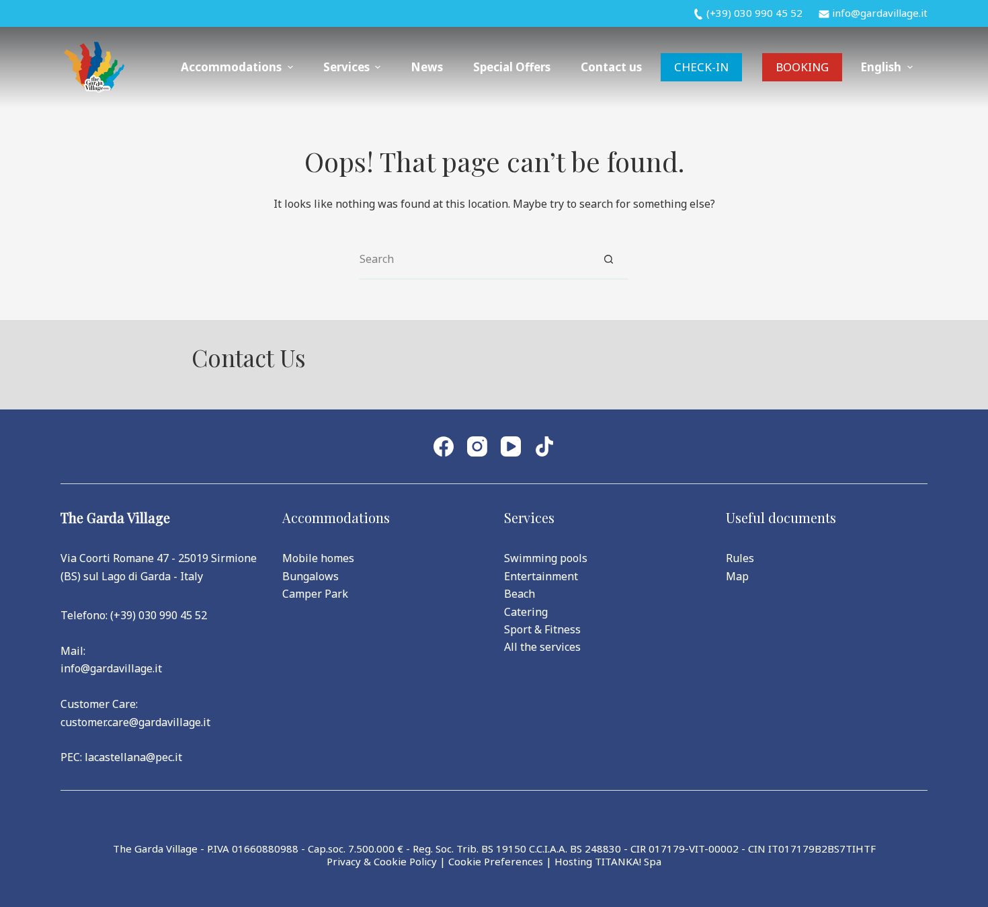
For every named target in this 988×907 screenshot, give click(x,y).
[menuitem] (886, 67)
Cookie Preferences (495, 861)
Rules (740, 558)
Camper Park (315, 593)
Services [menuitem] (346, 67)
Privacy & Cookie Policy (382, 861)
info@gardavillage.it (111, 668)
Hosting (573, 861)
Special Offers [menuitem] (511, 67)
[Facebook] (444, 446)
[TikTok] (544, 446)
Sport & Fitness (542, 629)
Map (737, 576)
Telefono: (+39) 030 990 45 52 (133, 615)
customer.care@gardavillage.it (135, 722)
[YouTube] (511, 446)
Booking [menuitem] (802, 67)
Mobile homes (318, 558)
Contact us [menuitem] (611, 67)
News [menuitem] (427, 67)
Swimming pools (545, 558)
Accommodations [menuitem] (231, 67)
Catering (526, 611)
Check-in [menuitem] (701, 67)
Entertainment (541, 576)
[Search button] (608, 259)
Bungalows (310, 576)
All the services (542, 646)
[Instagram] (477, 446)
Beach (519, 593)
